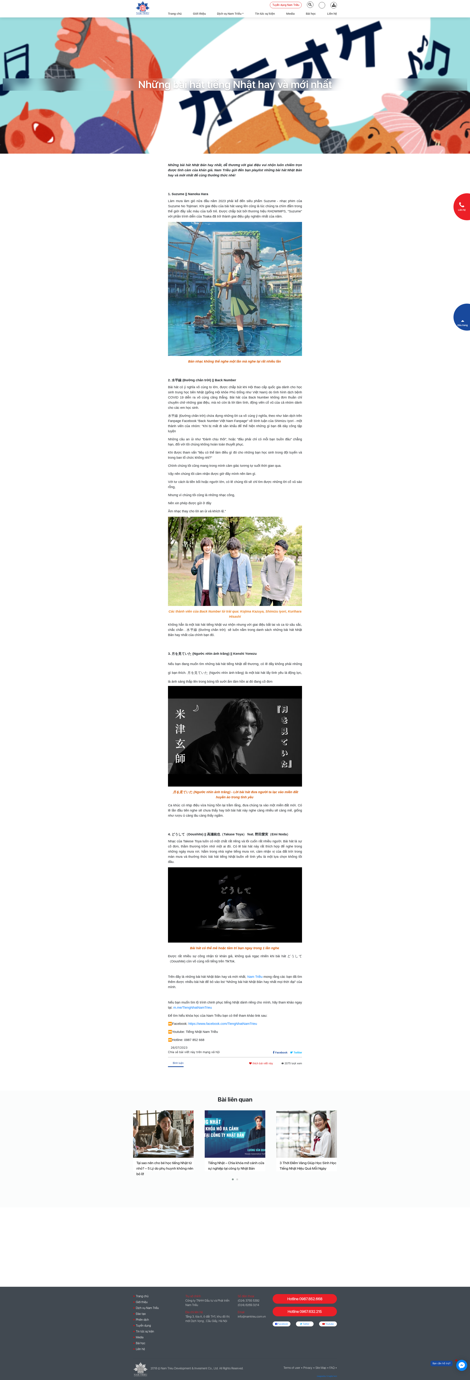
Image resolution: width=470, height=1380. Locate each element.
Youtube (329, 1324)
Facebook (282, 1324)
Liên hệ (332, 13)
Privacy (307, 1368)
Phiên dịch (142, 1319)
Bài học (311, 13)
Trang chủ (175, 13)
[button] (322, 5)
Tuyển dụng (143, 1325)
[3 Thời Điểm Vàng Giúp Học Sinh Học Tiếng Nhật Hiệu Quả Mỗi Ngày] (306, 1134)
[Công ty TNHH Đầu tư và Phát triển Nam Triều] (142, 8)
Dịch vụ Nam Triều (229, 13)
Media (290, 13)
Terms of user (291, 1368)
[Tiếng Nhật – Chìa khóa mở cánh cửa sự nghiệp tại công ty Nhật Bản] (235, 1134)
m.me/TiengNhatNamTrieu (192, 1007)
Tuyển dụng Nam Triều (285, 4)
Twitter (305, 1324)
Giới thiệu (199, 13)
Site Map (320, 1368)
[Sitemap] (333, 5)
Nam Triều (254, 977)
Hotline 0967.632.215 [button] (305, 1311)
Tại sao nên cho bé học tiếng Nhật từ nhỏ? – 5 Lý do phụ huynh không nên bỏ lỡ (164, 1168)
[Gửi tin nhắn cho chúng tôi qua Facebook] (461, 1365)
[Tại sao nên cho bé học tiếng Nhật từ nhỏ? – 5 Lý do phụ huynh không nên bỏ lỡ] (163, 1134)
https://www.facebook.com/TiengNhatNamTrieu (222, 1024)
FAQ (332, 1368)
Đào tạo (141, 1314)
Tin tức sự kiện (265, 13)
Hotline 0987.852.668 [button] (304, 1299)
